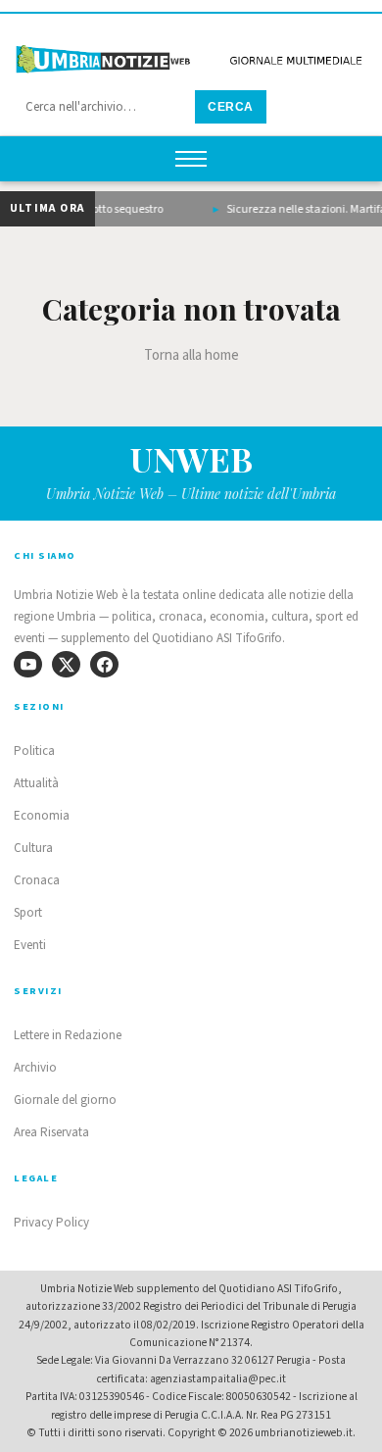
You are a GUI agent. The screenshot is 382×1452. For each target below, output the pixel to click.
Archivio (35, 1067)
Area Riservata (51, 1132)
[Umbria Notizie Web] (191, 52)
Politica (34, 751)
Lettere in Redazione (67, 1035)
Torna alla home (191, 355)
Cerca (231, 107)
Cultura (33, 848)
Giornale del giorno (65, 1100)
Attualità (36, 783)
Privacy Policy (51, 1222)
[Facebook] (104, 664)
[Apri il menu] (191, 158)
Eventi (30, 945)
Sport (28, 913)
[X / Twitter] (66, 664)
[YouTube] (28, 664)
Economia (42, 816)
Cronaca (37, 880)
